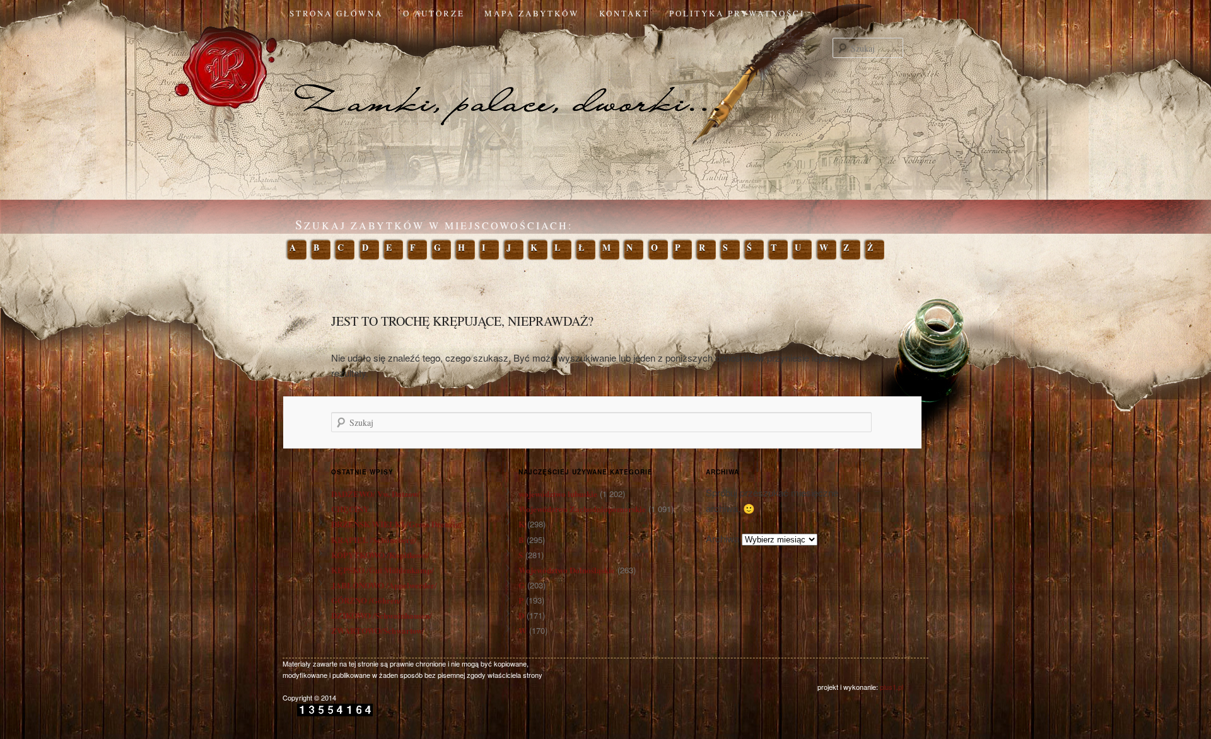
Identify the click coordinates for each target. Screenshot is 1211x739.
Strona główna (336, 13)
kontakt (624, 13)
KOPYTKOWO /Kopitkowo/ (380, 555)
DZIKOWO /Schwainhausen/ (381, 615)
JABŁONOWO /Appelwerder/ (384, 585)
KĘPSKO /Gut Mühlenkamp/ (382, 570)
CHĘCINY (350, 509)
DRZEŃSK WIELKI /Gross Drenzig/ (396, 524)
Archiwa (722, 538)
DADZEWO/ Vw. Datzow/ (375, 494)
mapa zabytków (531, 13)
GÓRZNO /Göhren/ (366, 600)
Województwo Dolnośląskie (566, 570)
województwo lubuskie (557, 494)
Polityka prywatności (737, 13)
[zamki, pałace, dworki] (605, 78)
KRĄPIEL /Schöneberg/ (374, 540)
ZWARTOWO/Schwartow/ (377, 630)
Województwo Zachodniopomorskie (582, 509)
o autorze (434, 13)
